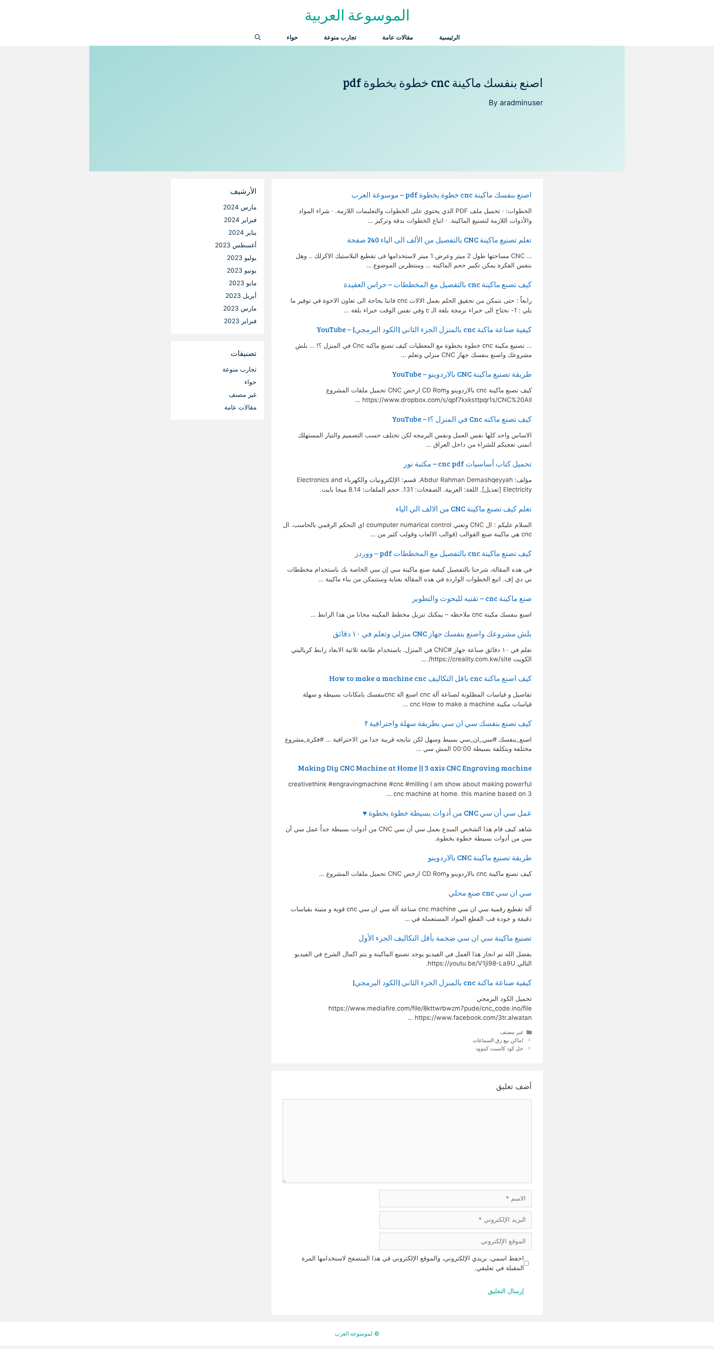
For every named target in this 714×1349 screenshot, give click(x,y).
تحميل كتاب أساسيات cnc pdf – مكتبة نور (467, 463)
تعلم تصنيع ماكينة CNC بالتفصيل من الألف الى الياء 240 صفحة (439, 239)
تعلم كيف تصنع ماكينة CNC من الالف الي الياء (464, 508)
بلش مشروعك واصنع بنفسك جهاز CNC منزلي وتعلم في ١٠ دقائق (432, 633)
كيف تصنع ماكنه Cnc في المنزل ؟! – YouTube (462, 419)
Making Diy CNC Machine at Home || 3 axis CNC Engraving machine (415, 767)
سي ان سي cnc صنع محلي (490, 892)
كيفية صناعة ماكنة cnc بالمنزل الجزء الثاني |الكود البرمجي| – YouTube (424, 329)
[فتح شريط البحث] (258, 37)
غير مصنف (511, 1032)
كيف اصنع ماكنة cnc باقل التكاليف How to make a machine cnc (430, 678)
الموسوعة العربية (357, 14)
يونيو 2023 (242, 270)
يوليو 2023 (242, 257)
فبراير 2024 (240, 220)
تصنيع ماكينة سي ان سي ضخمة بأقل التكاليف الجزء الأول (445, 937)
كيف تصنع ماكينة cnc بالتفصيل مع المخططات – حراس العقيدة (438, 284)
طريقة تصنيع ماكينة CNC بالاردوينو (480, 857)
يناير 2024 (242, 232)
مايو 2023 (243, 283)
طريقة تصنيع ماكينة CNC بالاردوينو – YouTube (462, 374)
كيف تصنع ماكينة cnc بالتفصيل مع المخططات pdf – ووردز (443, 553)
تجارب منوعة (340, 37)
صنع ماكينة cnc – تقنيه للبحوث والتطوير (472, 598)
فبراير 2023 (240, 321)
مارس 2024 (240, 207)
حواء (292, 37)
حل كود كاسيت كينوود (499, 1048)
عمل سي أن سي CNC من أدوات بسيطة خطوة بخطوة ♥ (447, 812)
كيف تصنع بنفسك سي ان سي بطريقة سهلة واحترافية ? (448, 723)
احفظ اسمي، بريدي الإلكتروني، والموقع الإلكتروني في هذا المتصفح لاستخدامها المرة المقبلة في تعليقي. (413, 1263)
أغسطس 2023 (236, 245)
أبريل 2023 (241, 295)
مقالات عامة (397, 37)
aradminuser (521, 102)
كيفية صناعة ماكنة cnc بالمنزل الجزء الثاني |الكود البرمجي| (442, 982)
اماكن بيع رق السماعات (498, 1040)
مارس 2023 (240, 308)
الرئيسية (449, 37)
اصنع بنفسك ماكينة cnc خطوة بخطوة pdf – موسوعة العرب (441, 194)
